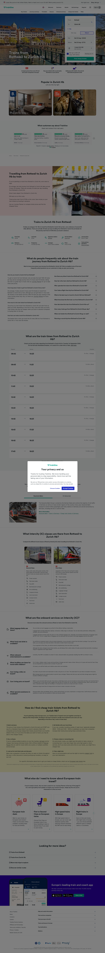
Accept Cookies (68, 488)
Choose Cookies (55, 488)
